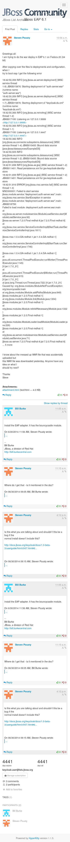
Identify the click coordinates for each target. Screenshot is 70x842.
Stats (36, 29)
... (6, 435)
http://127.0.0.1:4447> (15, 135)
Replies (24, 29)
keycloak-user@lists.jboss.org (17, 769)
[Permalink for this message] (67, 40)
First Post (10, 29)
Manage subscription (16, 775)
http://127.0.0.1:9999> (15, 122)
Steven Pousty (22, 37)
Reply (8, 394)
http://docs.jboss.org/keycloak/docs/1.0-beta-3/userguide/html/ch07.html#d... (27, 546)
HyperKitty (34, 838)
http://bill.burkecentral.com (18, 451)
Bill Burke (20, 408)
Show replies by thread (56, 403)
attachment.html (10, 389)
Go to (47, 29)
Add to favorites (14, 789)
